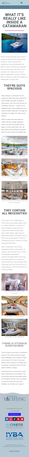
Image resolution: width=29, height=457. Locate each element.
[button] (21, 2)
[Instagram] (11, 419)
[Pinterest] (18, 419)
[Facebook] (7, 419)
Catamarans (4, 105)
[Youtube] (22, 419)
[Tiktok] (14, 419)
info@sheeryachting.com (14, 408)
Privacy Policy (14, 451)
